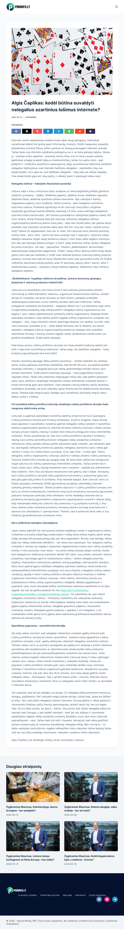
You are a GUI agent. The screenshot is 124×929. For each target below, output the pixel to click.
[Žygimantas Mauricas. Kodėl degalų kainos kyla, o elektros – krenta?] (91, 836)
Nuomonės (31, 117)
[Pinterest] (37, 131)
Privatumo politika (50, 895)
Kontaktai (80, 895)
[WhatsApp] (69, 131)
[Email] (90, 131)
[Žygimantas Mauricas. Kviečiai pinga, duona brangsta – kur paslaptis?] (33, 787)
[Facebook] (16, 131)
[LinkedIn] (48, 131)
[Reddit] (80, 131)
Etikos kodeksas (97, 895)
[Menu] (116, 6)
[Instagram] (107, 899)
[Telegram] (58, 131)
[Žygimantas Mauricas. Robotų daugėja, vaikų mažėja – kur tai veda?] (91, 787)
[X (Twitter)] (27, 131)
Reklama (67, 895)
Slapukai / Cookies (27, 895)
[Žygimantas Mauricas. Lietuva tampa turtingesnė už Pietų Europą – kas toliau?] (33, 836)
